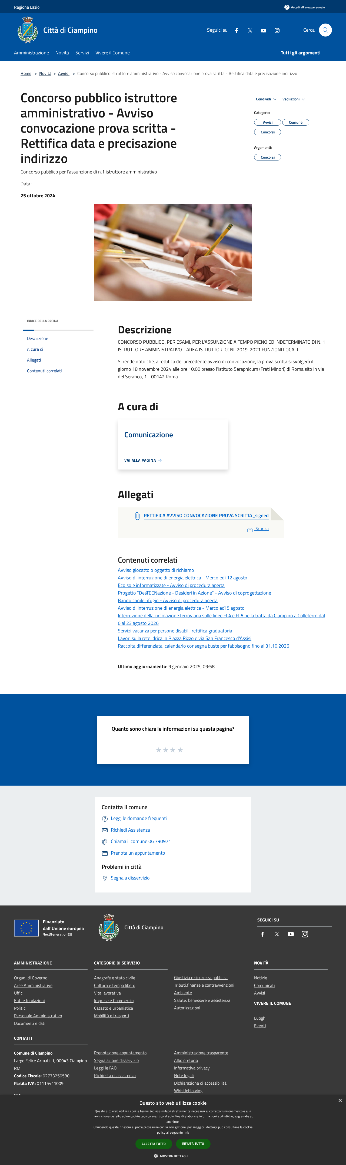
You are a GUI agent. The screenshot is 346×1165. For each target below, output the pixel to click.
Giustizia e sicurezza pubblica (201, 977)
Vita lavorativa (107, 993)
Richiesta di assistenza (115, 1075)
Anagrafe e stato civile (114, 977)
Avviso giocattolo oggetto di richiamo (156, 570)
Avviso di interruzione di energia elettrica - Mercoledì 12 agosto (182, 577)
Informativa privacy (192, 1068)
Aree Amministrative (33, 985)
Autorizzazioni (187, 1008)
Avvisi (63, 73)
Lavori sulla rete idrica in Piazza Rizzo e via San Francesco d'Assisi (184, 638)
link (186, 1132)
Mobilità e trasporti (111, 1015)
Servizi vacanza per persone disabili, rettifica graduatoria (175, 630)
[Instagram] (275, 30)
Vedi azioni (291, 99)
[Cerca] (325, 30)
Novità (45, 73)
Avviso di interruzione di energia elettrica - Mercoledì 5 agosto (181, 608)
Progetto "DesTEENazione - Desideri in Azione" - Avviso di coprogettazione (194, 592)
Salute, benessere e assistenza (202, 1000)
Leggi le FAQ (105, 1068)
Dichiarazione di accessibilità (200, 1083)
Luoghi (260, 1018)
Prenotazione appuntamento (120, 1052)
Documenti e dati (29, 1023)
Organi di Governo (30, 977)
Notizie (260, 977)
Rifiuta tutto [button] (193, 1143)
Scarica (262, 528)
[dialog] (173, 1130)
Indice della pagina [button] (42, 320)
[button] (173, 1156)
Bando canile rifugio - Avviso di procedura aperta (168, 600)
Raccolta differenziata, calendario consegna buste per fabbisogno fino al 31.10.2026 (203, 645)
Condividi (264, 99)
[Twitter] (247, 30)
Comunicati (264, 985)
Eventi (260, 1025)
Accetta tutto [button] (154, 1143)
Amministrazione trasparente (201, 1052)
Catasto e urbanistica (113, 1008)
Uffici (19, 993)
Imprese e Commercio (114, 1000)
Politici (20, 1008)
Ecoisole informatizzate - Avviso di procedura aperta (171, 585)
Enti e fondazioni (29, 1000)
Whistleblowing (188, 1090)
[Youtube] (261, 30)
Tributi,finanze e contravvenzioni (204, 985)
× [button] (340, 1101)
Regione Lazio (26, 7)
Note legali (184, 1075)
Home (26, 73)
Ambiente (183, 992)
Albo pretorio (186, 1060)
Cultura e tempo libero (114, 985)
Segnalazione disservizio (116, 1060)
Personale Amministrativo (38, 1015)
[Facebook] (234, 30)
